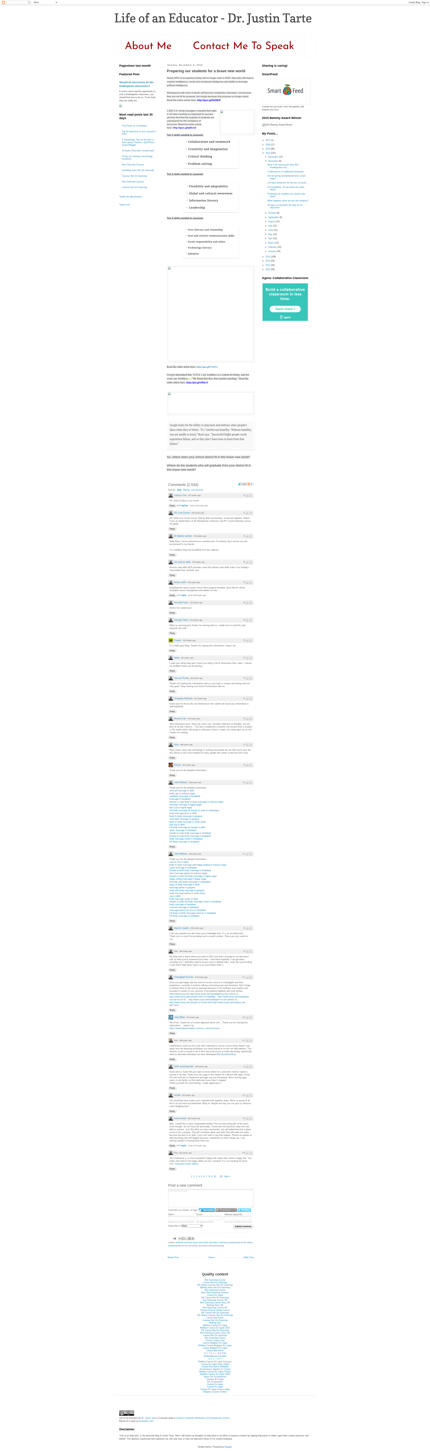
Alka (176, 744)
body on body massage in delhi (184, 884)
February (272, 247)
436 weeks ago (197, 513)
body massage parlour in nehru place (187, 893)
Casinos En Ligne (215, 1379)
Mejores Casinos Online (215, 1391)
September (274, 217)
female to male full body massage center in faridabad (195, 901)
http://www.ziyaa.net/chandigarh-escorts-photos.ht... (213, 999)
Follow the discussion (250, 483)
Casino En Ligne (215, 1295)
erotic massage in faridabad (182, 830)
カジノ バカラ (215, 1358)
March (271, 243)
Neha (176, 657)
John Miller (179, 1017)
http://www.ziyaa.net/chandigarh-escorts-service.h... (215, 994)
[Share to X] (186, 1238)
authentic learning (183, 1242)
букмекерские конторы (215, 1356)
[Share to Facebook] (189, 1238)
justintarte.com (146, 1421)
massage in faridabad (179, 799)
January (272, 251)
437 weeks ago (194, 495)
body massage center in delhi (183, 899)
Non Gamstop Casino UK (215, 1300)
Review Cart (180, 718)
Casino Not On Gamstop (215, 1282)
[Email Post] (174, 1238)
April (270, 238)
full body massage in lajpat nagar (185, 804)
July (270, 225)
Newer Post (173, 1257)
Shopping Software (183, 698)
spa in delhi (175, 896)
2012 (268, 261)
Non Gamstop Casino (215, 1280)
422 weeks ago (189, 640)
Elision (177, 765)
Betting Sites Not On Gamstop (215, 1287)
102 (221, 1176)
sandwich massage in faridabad (184, 796)
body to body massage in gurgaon (185, 816)
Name (171, 1214)
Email (199, 1214)
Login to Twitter (244, 1210)
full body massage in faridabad (184, 841)
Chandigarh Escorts (183, 977)
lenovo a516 (180, 582)
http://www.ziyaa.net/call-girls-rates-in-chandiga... (193, 996)
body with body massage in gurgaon (186, 890)
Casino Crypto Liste (215, 1340)
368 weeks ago (185, 1040)
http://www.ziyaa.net (179, 994)
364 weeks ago (201, 1066)
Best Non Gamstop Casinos (215, 1292)
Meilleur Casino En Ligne (215, 1325)
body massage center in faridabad (185, 839)
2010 (268, 269)
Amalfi (177, 1095)
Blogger (228, 1447)
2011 (268, 265)
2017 (268, 140)
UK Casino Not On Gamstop (215, 1297)
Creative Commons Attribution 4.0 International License (202, 1418)
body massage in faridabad (182, 904)
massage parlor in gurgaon (182, 887)
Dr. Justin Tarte (148, 1418)
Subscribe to (174, 1226)
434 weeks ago (200, 536)
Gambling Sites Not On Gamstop (138, 170)
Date (179, 490)
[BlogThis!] (183, 1238)
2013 (268, 256)
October (272, 213)
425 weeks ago (196, 620)
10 (215, 1176)
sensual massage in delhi (181, 790)
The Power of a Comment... (135, 125)
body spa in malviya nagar (182, 793)
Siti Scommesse (215, 1381)
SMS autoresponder (184, 1066)
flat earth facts (181, 602)
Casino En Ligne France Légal (215, 1389)
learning (223, 1242)
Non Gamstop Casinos (133, 164)
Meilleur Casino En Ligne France (215, 1371)
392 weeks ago (197, 928)
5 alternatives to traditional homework (285, 171)
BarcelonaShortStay (226, 1054)
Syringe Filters (181, 620)
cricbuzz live (180, 495)
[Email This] (180, 1238)
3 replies (184, 505)
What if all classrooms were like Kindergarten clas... (282, 166)
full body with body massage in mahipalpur (190, 882)
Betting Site (215, 1322)
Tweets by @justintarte (130, 196)
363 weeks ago (188, 1095)
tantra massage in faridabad (183, 867)
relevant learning (216, 1246)
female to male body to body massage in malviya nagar (196, 802)
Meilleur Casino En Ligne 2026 (215, 1374)
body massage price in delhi (183, 813)
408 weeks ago (186, 745)
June (271, 230)
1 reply (183, 595)
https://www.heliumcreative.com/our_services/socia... (195, 1028)
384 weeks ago (185, 951)
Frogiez (177, 640)
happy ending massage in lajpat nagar (187, 879)
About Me (148, 46)
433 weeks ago (194, 582)
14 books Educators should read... (138, 150)
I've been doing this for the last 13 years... (287, 182)
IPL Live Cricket (182, 512)
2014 (268, 153)
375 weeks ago (192, 1017)
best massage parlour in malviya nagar (188, 873)
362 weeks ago (185, 1153)
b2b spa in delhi (177, 824)
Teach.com (124, 204)
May (270, 234)
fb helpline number (183, 536)
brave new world (200, 1242)
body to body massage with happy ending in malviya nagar (197, 865)
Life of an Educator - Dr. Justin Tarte (213, 18)
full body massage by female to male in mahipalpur (194, 810)
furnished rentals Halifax (186, 1164)
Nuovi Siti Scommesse (215, 1376)
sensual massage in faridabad (184, 907)
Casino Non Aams (215, 1317)
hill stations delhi (182, 562)
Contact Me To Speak (243, 46)
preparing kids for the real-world (182, 1246)
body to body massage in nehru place (187, 822)
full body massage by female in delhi (187, 827)
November (273, 161)
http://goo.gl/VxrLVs (207, 367)
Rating (186, 490)
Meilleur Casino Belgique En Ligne (215, 1345)
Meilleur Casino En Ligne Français (215, 1361)
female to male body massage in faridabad (190, 833)
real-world (202, 1246)
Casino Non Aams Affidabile (215, 1366)
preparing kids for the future (240, 1242)
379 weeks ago (201, 977)
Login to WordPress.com (226, 1210)
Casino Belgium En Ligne (215, 1343)
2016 (268, 144)
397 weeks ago (188, 765)
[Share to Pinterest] (193, 1238)
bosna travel (180, 1118)
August (272, 221)
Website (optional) (233, 1214)
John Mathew (180, 782)
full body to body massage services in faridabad (192, 913)
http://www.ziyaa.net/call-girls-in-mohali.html (190, 1002)
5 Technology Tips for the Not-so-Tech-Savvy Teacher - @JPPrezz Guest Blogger (138, 142)
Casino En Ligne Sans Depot (215, 1364)
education (213, 1242)
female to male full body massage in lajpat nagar (193, 876)
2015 (268, 148)
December (273, 157)
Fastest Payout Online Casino (215, 1310)
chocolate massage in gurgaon (184, 819)
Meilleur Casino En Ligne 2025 (215, 1327)
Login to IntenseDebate (207, 1210)
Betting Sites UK (215, 1305)
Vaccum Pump (181, 678)
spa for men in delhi (179, 862)
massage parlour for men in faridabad (187, 910)
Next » (227, 1176)
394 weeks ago (195, 782)
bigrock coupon (181, 928)
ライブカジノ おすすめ (215, 1353)
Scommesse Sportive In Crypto (215, 1369)
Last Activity (197, 490)
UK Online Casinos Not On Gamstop (215, 1285)
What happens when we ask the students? (288, 200)
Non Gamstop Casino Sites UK (215, 1302)
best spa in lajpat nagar (180, 807)
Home (211, 1257)
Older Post (249, 1257)
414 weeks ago (196, 678)
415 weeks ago (187, 658)
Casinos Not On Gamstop (134, 176)
